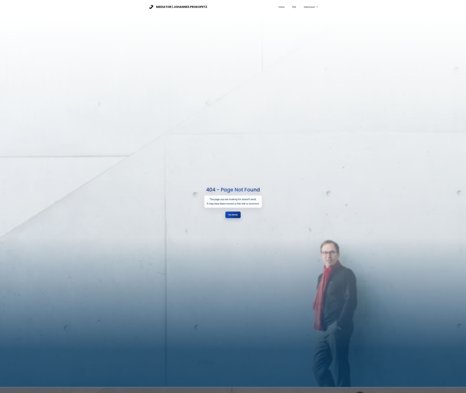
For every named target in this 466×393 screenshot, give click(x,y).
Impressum (309, 7)
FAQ (294, 7)
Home (281, 7)
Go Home (233, 214)
